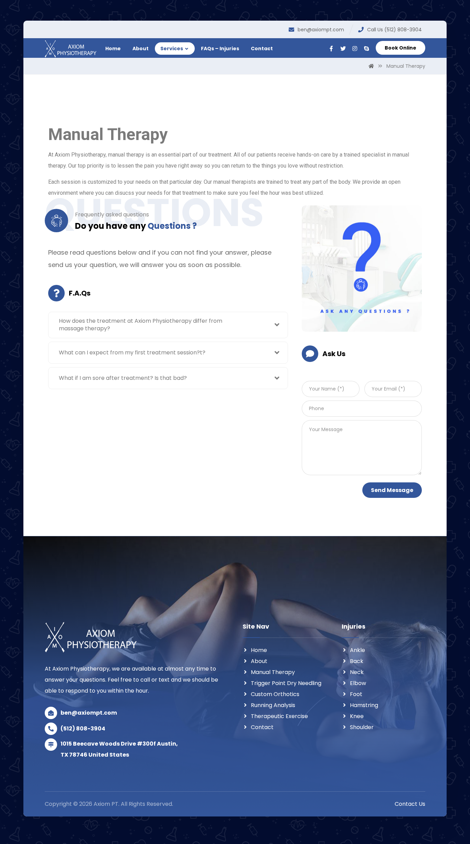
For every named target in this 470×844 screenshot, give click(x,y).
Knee (357, 716)
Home (259, 650)
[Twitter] (343, 48)
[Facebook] (331, 48)
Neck (357, 672)
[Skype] (366, 48)
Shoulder (362, 727)
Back (356, 661)
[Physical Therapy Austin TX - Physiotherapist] (70, 49)
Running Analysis (273, 705)
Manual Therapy (273, 672)
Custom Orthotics (275, 694)
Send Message (392, 490)
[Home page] (371, 66)
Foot (356, 694)
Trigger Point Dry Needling (286, 683)
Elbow (358, 683)
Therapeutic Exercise (279, 716)
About (259, 661)
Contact (262, 727)
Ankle (357, 650)
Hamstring (364, 705)
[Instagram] (354, 48)
